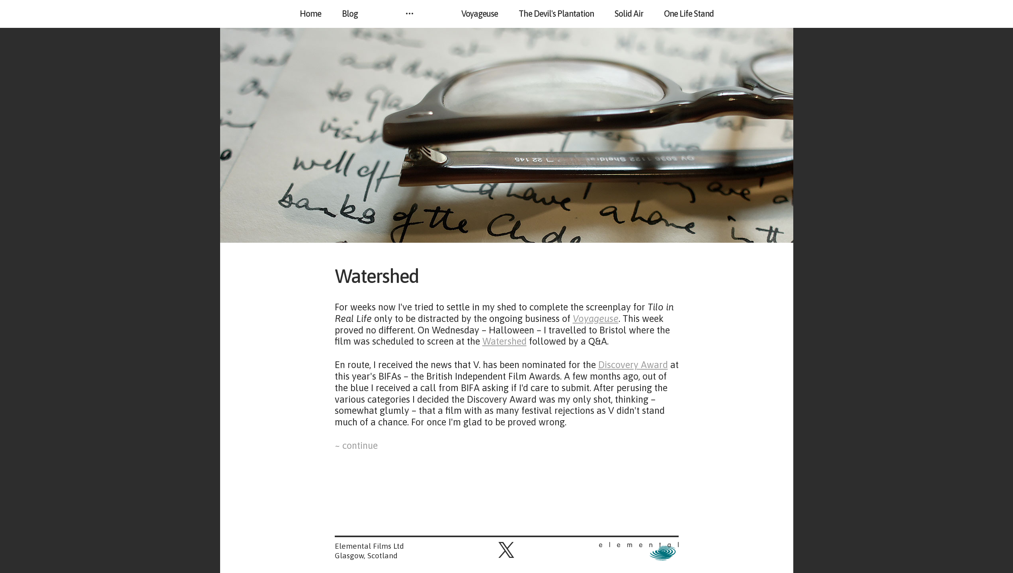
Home (310, 14)
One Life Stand (689, 14)
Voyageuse (479, 14)
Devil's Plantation (556, 14)
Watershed (383, 276)
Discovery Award (633, 364)
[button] (506, 550)
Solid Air (629, 14)
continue (359, 445)
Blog (350, 14)
